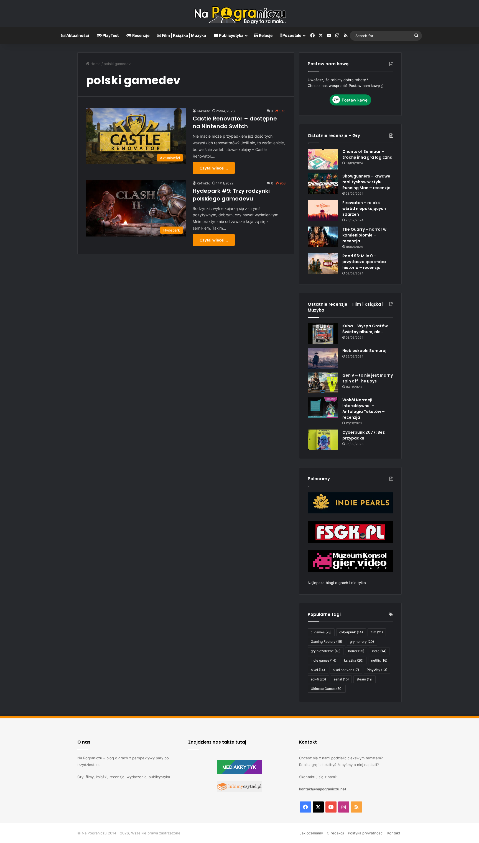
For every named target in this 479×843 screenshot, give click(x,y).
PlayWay (377, 670)
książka (353, 660)
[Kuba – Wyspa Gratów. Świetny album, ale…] (323, 333)
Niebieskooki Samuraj (364, 350)
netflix (379, 660)
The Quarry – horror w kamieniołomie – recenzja (364, 235)
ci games (321, 632)
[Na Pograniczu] (239, 13)
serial (341, 679)
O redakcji (335, 833)
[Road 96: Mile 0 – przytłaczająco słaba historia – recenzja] (323, 263)
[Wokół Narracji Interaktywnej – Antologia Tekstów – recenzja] (323, 407)
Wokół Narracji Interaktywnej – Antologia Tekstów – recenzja (363, 408)
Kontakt (393, 833)
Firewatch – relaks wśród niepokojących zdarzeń (364, 208)
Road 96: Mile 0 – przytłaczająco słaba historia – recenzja (364, 261)
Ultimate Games (327, 689)
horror (356, 651)
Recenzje (140, 35)
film (377, 632)
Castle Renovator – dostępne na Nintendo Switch (235, 122)
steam (364, 679)
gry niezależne (325, 651)
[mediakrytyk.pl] (239, 772)
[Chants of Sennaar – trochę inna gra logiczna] (323, 159)
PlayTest (110, 35)
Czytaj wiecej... (214, 168)
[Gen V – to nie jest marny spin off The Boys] (323, 382)
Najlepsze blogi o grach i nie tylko (337, 582)
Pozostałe (291, 35)
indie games (323, 660)
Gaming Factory (326, 641)
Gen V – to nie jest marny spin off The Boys (367, 378)
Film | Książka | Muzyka (183, 35)
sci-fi (318, 679)
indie (379, 651)
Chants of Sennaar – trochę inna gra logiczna (367, 154)
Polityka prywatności (365, 833)
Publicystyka (230, 35)
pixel (318, 670)
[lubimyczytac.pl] (239, 790)
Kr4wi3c (203, 111)
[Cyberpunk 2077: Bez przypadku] (323, 440)
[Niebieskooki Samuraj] (323, 358)
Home (95, 63)
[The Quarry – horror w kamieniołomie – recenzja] (323, 237)
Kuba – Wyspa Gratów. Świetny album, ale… (365, 329)
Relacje (265, 35)
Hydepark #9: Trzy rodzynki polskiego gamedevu (231, 194)
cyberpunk (351, 632)
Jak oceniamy (311, 833)
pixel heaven (346, 670)
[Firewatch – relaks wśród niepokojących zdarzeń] (323, 210)
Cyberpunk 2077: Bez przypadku (363, 435)
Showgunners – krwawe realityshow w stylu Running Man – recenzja (366, 182)
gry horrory (362, 641)
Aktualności (77, 35)
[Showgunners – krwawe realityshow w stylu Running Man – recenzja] (323, 183)
